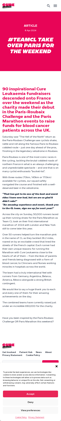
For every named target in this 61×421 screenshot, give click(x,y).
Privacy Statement (36, 417)
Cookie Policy (21, 417)
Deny (30, 402)
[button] (56, 366)
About (48, 352)
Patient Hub (25, 352)
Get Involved (9, 352)
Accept (30, 394)
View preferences (30, 410)
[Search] (48, 6)
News (39, 352)
